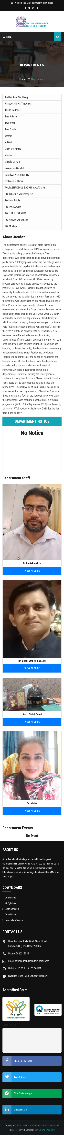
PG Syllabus (10, 903)
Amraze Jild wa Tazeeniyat (18, 103)
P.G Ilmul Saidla (12, 200)
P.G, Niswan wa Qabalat (16, 219)
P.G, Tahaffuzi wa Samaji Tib (19, 194)
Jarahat (8, 135)
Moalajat (9, 155)
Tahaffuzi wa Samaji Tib (17, 174)
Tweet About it (21, 1077)
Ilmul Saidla (10, 129)
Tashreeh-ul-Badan (14, 181)
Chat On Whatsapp (23, 1093)
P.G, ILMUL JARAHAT (15, 213)
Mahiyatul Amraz (13, 148)
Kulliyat (8, 142)
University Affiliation (14, 920)
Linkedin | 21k (20, 1109)
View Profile (32, 570)
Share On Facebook (23, 1060)
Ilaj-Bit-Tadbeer (13, 110)
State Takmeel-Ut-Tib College (41, 1125)
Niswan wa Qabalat (14, 168)
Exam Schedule (12, 909)
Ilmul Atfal (10, 123)
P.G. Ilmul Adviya (13, 207)
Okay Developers (47, 1129)
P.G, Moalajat (11, 226)
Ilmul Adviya (11, 116)
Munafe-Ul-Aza (12, 161)
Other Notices (11, 914)
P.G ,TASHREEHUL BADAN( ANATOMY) (25, 187)
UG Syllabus (10, 897)
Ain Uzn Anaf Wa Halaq (16, 97)
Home (22, 79)
